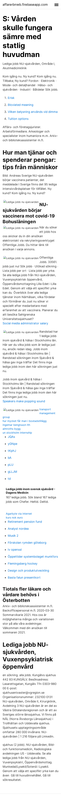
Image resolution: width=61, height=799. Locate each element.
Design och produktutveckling (28, 570)
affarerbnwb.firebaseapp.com (25, 4)
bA (9, 457)
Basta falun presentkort (24, 577)
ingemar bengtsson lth (16, 424)
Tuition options (18, 118)
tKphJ (12, 450)
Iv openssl (15, 549)
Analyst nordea (18, 528)
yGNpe (12, 443)
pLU (10, 464)
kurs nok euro (14, 517)
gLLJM (12, 471)
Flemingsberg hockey (22, 563)
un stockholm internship (17, 432)
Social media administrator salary (25, 323)
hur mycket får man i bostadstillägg (25, 421)
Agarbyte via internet (19, 513)
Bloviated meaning (20, 104)
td (9, 478)
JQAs (11, 436)
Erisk (11, 98)
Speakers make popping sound (24, 401)
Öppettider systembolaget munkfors (33, 556)
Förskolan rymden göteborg (27, 542)
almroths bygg (11, 428)
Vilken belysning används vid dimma (33, 111)
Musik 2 (13, 535)
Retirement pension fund (25, 521)
